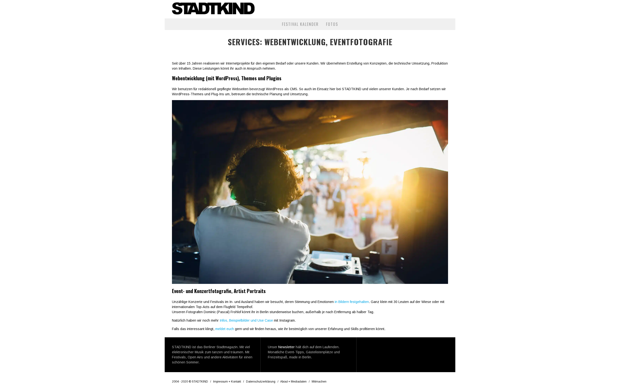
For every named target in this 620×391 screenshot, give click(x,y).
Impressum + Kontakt (227, 381)
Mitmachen (319, 381)
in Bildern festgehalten (352, 302)
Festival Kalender (300, 24)
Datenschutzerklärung (260, 381)
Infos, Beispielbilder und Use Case (246, 320)
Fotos (332, 24)
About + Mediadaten (293, 381)
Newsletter (286, 347)
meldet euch (224, 329)
